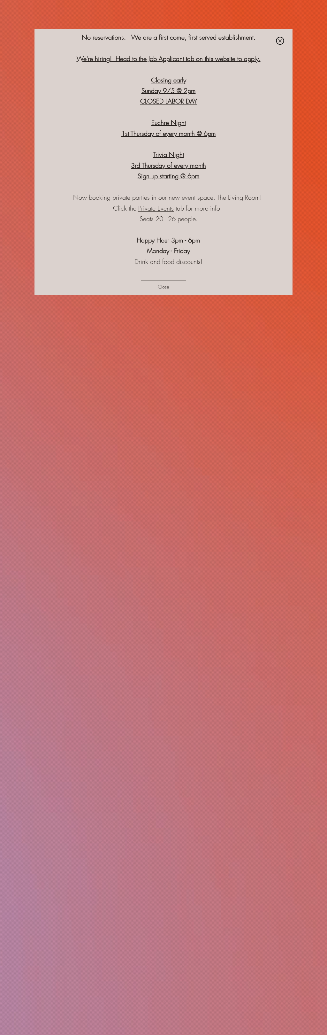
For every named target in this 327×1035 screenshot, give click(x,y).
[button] (280, 41)
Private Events (156, 208)
